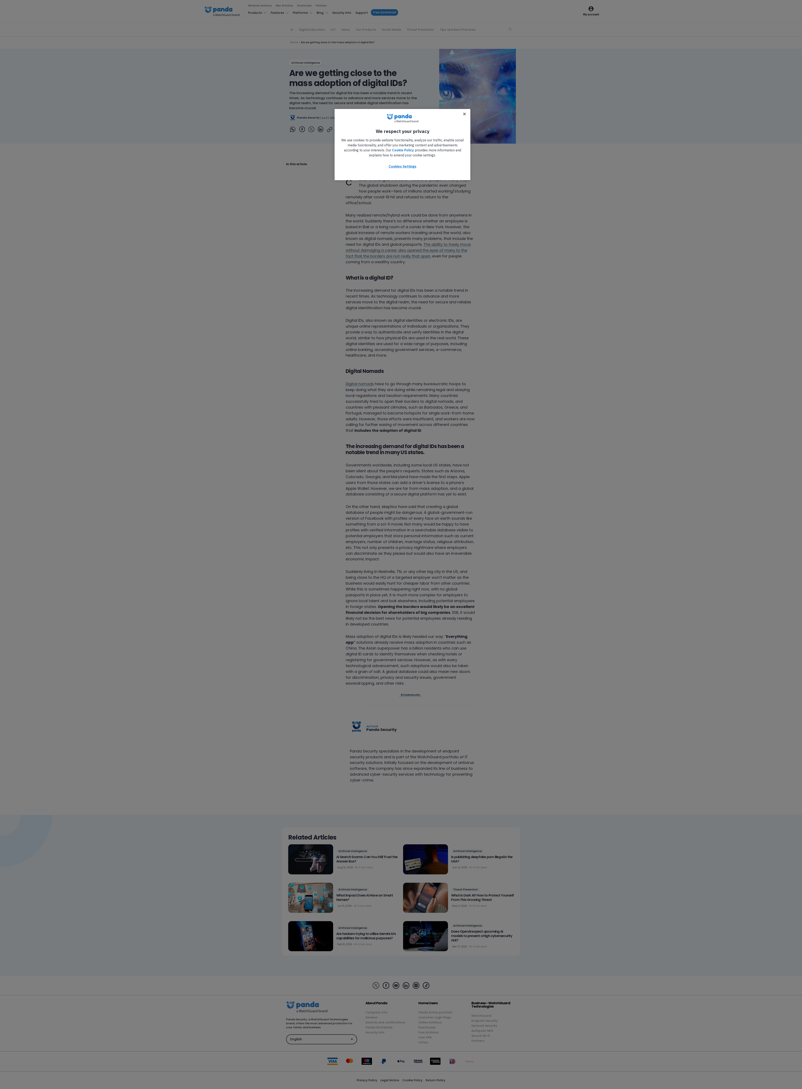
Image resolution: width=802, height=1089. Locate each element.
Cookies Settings (402, 166)
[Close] (464, 114)
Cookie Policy (403, 150)
